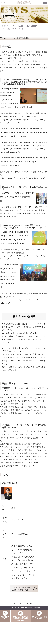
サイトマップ (18, 603)
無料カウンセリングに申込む (39, 618)
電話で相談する (5, 618)
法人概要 (30, 603)
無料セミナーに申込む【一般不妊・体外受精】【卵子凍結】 (20, 618)
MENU (3, 2)
